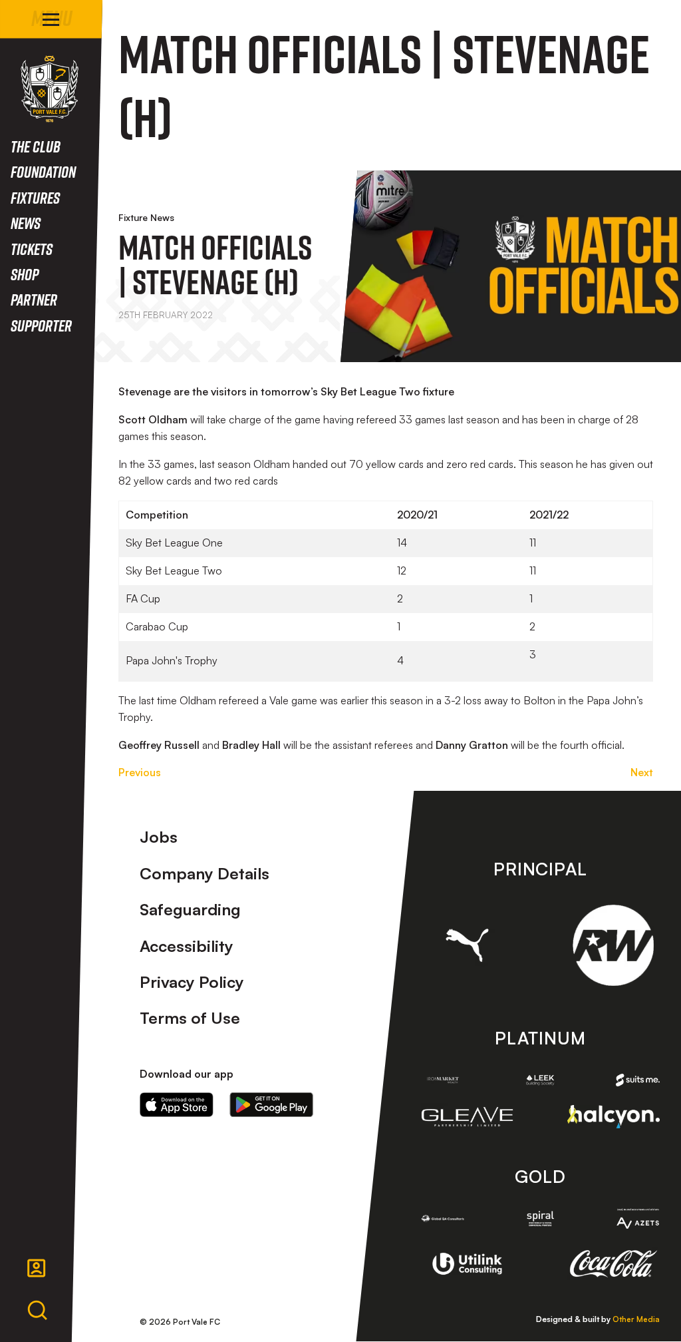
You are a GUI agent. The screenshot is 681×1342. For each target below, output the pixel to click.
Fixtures (35, 197)
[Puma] (467, 945)
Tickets (32, 248)
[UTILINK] (467, 1263)
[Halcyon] (613, 1116)
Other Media (636, 1319)
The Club (36, 146)
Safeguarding (190, 909)
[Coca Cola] (613, 1263)
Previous (139, 772)
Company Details (204, 873)
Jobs (159, 837)
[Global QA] (443, 1218)
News (26, 222)
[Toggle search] (37, 1310)
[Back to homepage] (49, 88)
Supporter (41, 325)
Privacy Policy (192, 982)
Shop (25, 274)
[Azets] (638, 1218)
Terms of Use (190, 1018)
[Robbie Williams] (613, 945)
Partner (34, 299)
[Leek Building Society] (540, 1080)
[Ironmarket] (443, 1080)
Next (641, 772)
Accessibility (186, 946)
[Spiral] (540, 1218)
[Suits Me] (638, 1080)
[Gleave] (467, 1116)
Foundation (43, 171)
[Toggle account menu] (36, 1268)
